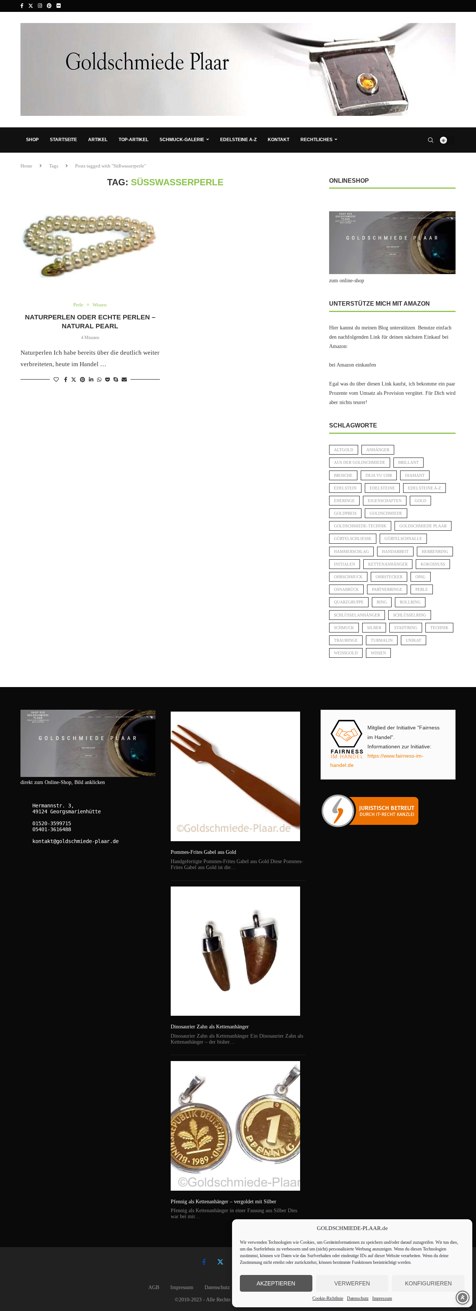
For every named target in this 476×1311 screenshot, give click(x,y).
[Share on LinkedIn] (91, 380)
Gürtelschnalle (403, 538)
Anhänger (377, 450)
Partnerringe (387, 589)
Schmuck (344, 627)
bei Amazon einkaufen (352, 365)
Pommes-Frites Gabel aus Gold (203, 852)
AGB (153, 1287)
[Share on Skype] (115, 380)
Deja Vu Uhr (379, 475)
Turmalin (382, 640)
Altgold (343, 450)
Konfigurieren (428, 1283)
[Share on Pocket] (107, 380)
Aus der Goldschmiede (359, 462)
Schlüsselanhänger (357, 615)
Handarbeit (395, 551)
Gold (420, 500)
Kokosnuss (433, 564)
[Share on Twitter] (73, 379)
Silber (374, 627)
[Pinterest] (49, 6)
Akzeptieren (276, 1283)
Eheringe (344, 500)
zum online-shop (346, 280)
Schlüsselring (409, 615)
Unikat (413, 640)
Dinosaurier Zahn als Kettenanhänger (210, 1026)
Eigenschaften (385, 500)
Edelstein (345, 488)
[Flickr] (59, 6)
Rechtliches (316, 139)
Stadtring (405, 627)
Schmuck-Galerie (182, 139)
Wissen (378, 653)
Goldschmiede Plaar (423, 526)
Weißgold (346, 653)
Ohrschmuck (348, 577)
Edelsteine (382, 488)
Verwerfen (352, 1283)
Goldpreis (345, 513)
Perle (421, 589)
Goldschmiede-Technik (360, 526)
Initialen (344, 564)
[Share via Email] (124, 380)
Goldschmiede (386, 513)
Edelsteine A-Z (238, 139)
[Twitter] (30, 6)
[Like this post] (56, 380)
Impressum (382, 1298)
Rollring (410, 602)
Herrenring (435, 551)
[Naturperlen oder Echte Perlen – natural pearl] (90, 245)
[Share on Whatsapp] (99, 380)
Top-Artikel (133, 139)
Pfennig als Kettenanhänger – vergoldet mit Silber (223, 1201)
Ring (382, 602)
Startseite (63, 139)
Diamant (415, 475)
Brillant (408, 462)
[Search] (430, 140)
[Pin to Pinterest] (82, 380)
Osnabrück (346, 589)
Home (26, 166)
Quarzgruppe (349, 602)
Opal (420, 577)
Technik (439, 627)
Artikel (97, 139)
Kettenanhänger (388, 564)
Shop (32, 139)
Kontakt (278, 139)
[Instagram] (40, 6)
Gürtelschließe (353, 538)
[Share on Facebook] (65, 380)
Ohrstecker (389, 577)
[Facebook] (21, 6)
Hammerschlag (351, 551)
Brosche (343, 475)
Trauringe (346, 640)
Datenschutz (358, 1298)
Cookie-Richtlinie (327, 1298)
